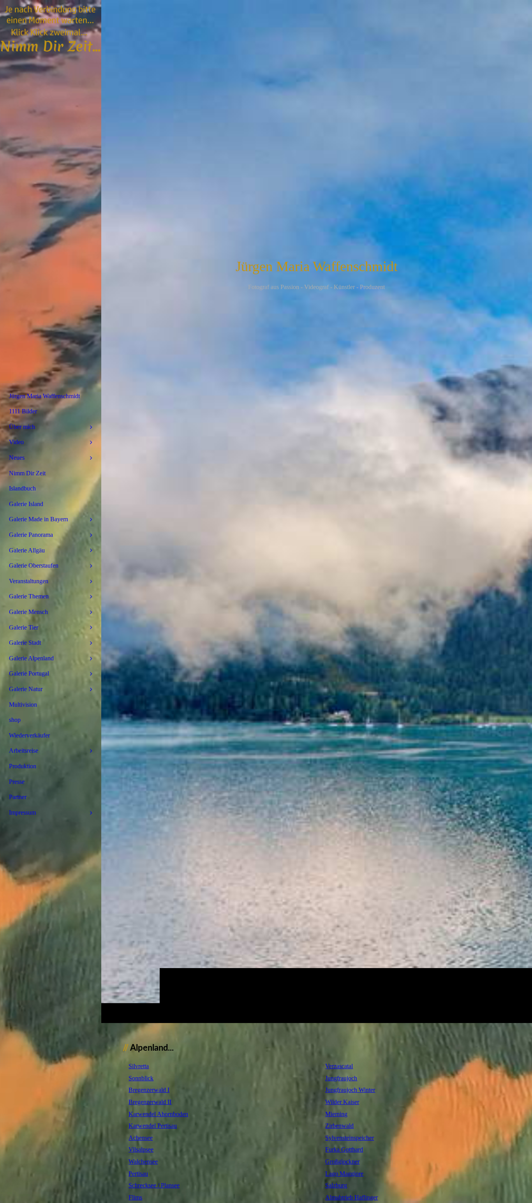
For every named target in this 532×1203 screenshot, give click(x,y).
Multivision (23, 704)
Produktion (22, 766)
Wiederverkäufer (29, 735)
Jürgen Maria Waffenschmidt (44, 396)
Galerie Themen (29, 596)
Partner (17, 797)
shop (15, 719)
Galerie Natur (25, 689)
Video (16, 442)
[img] (316, 511)
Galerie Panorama (31, 534)
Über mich (22, 426)
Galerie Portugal (29, 673)
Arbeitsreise (23, 750)
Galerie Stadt (25, 642)
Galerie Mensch (28, 612)
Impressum (22, 812)
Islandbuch (22, 488)
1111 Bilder (23, 411)
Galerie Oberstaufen (33, 565)
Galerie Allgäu (27, 550)
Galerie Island (26, 504)
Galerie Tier (23, 627)
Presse (17, 781)
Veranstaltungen (28, 581)
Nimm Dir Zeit (27, 473)
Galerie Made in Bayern (38, 519)
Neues (17, 457)
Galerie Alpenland (31, 658)
